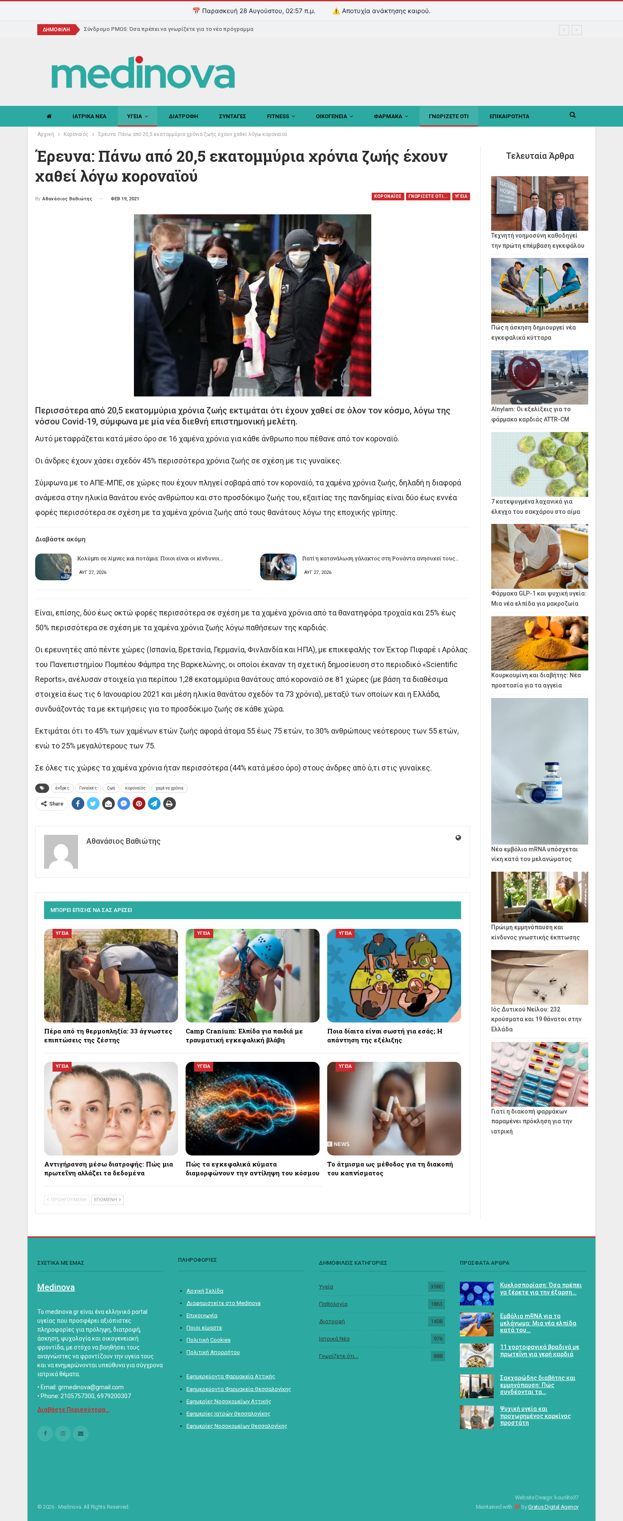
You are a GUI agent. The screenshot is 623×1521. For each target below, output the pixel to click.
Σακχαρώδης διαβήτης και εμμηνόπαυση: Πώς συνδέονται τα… (538, 1385)
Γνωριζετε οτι (449, 116)
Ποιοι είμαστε (204, 1327)
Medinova (56, 1287)
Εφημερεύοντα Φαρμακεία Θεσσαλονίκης (238, 1389)
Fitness (278, 116)
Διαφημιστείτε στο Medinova (223, 1303)
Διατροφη (183, 116)
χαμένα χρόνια (170, 788)
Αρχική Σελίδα (204, 1291)
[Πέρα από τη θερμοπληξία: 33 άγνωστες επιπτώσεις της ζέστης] (111, 975)
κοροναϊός (135, 788)
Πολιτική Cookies (208, 1340)
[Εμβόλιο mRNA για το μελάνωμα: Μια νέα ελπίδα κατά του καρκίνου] (477, 1324)
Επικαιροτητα (509, 116)
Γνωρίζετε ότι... (339, 1356)
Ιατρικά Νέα (334, 1338)
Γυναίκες (88, 788)
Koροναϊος (388, 196)
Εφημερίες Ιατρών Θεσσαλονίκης (228, 1413)
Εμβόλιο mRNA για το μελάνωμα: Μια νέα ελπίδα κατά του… (538, 1323)
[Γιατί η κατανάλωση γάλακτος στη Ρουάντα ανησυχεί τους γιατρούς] (278, 567)
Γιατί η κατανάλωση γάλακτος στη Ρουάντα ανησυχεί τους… (380, 558)
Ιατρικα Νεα (89, 116)
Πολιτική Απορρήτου (213, 1352)
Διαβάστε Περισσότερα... (73, 1409)
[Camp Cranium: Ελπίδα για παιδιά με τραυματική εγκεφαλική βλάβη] (253, 975)
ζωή (111, 788)
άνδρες (62, 788)
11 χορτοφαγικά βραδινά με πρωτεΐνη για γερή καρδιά (539, 1351)
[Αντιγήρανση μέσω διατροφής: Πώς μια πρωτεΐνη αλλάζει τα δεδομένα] (111, 1108)
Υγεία (326, 1286)
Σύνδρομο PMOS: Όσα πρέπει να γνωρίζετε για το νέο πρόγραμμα (168, 29)
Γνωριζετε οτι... (428, 196)
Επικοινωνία (201, 1315)
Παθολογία (333, 1304)
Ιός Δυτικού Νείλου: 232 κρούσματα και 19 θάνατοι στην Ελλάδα (536, 1019)
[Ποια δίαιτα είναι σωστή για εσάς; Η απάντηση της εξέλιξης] (394, 975)
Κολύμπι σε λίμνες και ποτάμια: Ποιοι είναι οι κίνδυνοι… (150, 558)
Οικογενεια (331, 116)
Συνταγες (232, 116)
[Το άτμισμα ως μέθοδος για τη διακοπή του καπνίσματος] (394, 1108)
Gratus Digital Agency (553, 1507)
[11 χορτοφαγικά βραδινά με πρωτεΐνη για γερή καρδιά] (477, 1355)
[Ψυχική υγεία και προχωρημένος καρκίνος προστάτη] (477, 1417)
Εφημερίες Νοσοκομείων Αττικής (228, 1401)
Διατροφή (332, 1321)
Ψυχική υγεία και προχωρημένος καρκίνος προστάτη (535, 1416)
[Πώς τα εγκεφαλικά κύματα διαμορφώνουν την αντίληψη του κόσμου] (253, 1108)
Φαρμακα (388, 116)
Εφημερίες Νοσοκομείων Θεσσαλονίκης (236, 1426)
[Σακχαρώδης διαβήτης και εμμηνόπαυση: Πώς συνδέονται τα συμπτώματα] (477, 1386)
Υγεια (134, 116)
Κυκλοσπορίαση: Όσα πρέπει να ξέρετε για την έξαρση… (541, 1289)
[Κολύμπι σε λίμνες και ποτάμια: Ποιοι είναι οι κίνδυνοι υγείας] (53, 567)
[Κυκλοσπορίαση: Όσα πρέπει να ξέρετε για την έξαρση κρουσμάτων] (477, 1293)
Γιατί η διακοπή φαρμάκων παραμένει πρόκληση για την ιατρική (531, 1121)
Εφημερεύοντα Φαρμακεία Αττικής (230, 1376)
